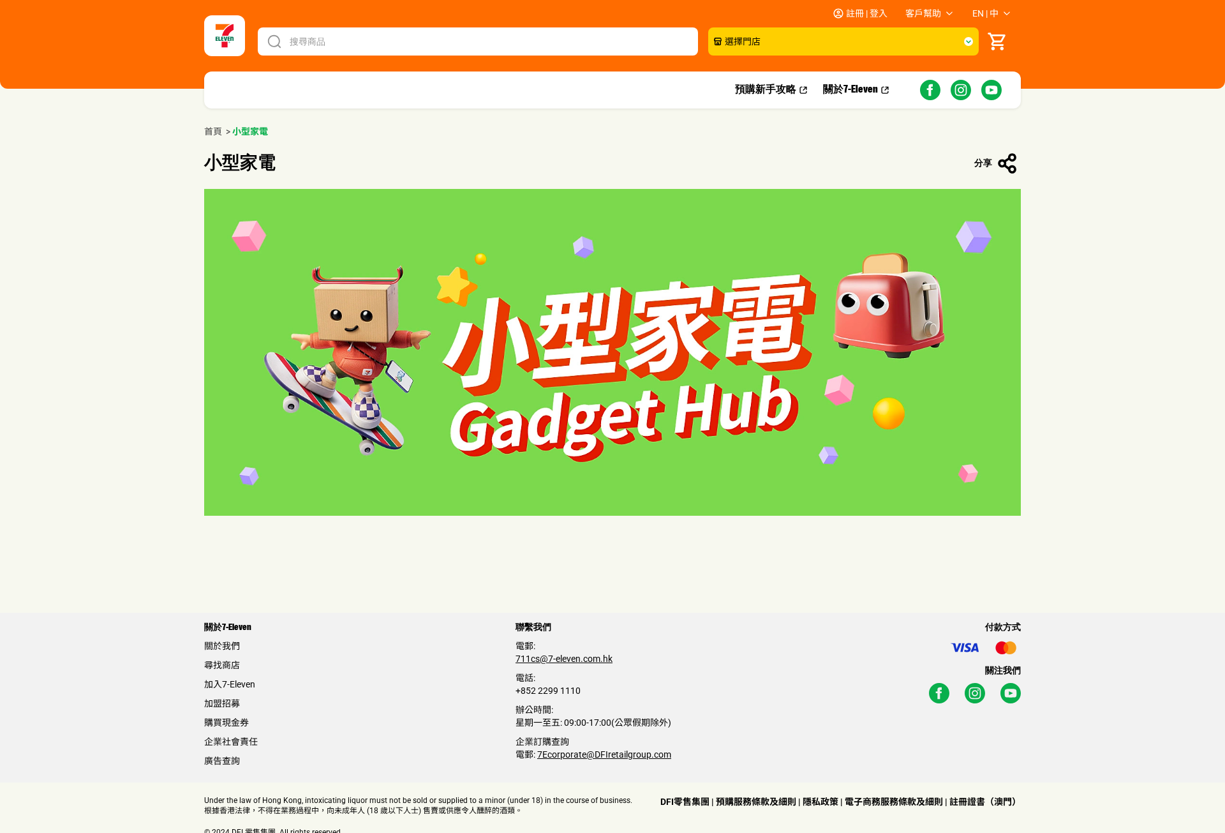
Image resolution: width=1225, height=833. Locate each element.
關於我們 (222, 646)
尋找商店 (222, 665)
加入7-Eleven (229, 684)
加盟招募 (222, 703)
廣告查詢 (222, 761)
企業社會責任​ (231, 742)
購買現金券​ (226, 722)
